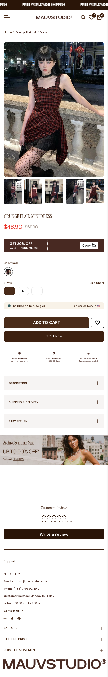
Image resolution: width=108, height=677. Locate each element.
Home (8, 32)
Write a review (54, 534)
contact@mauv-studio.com (31, 581)
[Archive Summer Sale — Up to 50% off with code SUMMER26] (54, 450)
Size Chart (97, 283)
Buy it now (54, 336)
